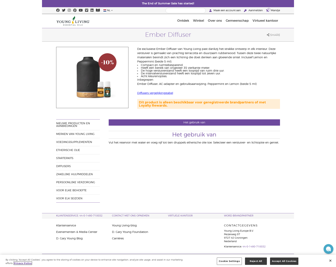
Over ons (215, 20)
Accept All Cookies (284, 261)
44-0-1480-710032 (254, 246)
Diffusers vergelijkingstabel (155, 93)
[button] (328, 249)
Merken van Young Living (75, 134)
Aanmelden (255, 10)
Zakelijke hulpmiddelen (74, 174)
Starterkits (64, 158)
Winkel (198, 20)
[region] (168, 261)
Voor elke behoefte (71, 190)
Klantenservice (66, 225)
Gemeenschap (237, 20)
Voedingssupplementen (74, 142)
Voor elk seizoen (69, 198)
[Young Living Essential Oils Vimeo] (86, 10)
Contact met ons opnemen (130, 216)
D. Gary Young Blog (69, 238)
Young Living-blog (124, 225)
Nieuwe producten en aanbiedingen (73, 124)
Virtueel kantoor (265, 20)
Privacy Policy (23, 263)
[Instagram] (69, 10)
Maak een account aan (227, 10)
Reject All (256, 261)
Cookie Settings (229, 261)
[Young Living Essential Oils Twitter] (63, 10)
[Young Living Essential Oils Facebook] (58, 10)
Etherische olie (68, 150)
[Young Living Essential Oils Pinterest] (74, 10)
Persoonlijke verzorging (75, 182)
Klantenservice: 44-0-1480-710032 (79, 216)
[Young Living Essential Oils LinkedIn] (92, 10)
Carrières (118, 238)
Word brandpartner (238, 216)
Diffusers (63, 166)
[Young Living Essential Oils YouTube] (81, 10)
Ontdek (183, 20)
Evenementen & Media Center (76, 232)
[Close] (330, 260)
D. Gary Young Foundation (130, 232)
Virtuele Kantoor (180, 216)
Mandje (274, 10)
